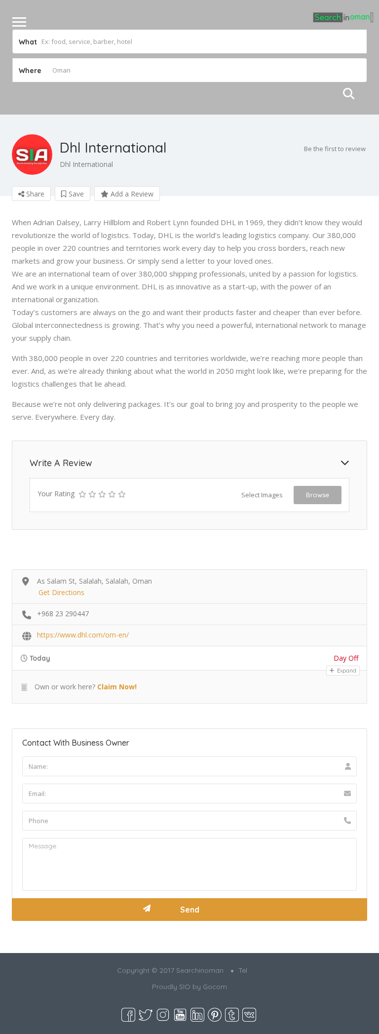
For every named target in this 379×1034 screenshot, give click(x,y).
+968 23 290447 (63, 613)
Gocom (215, 986)
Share (34, 194)
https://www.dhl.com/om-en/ (83, 634)
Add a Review (131, 194)
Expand (346, 670)
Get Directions (61, 592)
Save (75, 194)
